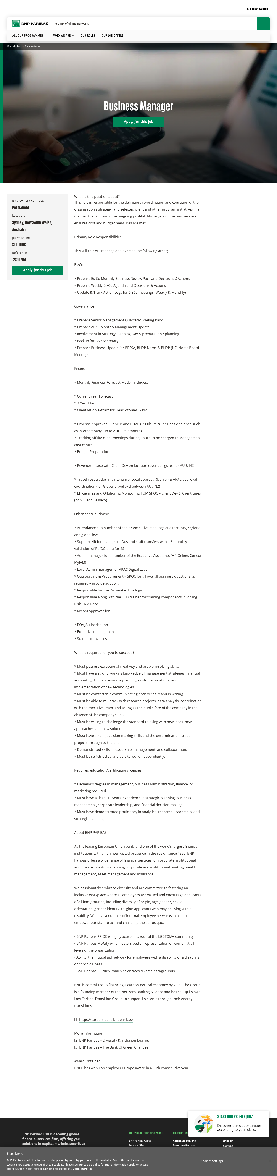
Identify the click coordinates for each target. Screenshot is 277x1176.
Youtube (228, 1145)
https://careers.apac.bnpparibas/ (106, 1019)
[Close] (270, 1160)
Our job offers (113, 35)
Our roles (88, 35)
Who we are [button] (62, 35)
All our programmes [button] (27, 35)
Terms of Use (136, 1145)
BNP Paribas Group (140, 1140)
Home (8, 46)
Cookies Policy (82, 1169)
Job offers (17, 46)
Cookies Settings (212, 1161)
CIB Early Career (257, 9)
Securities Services (184, 1145)
